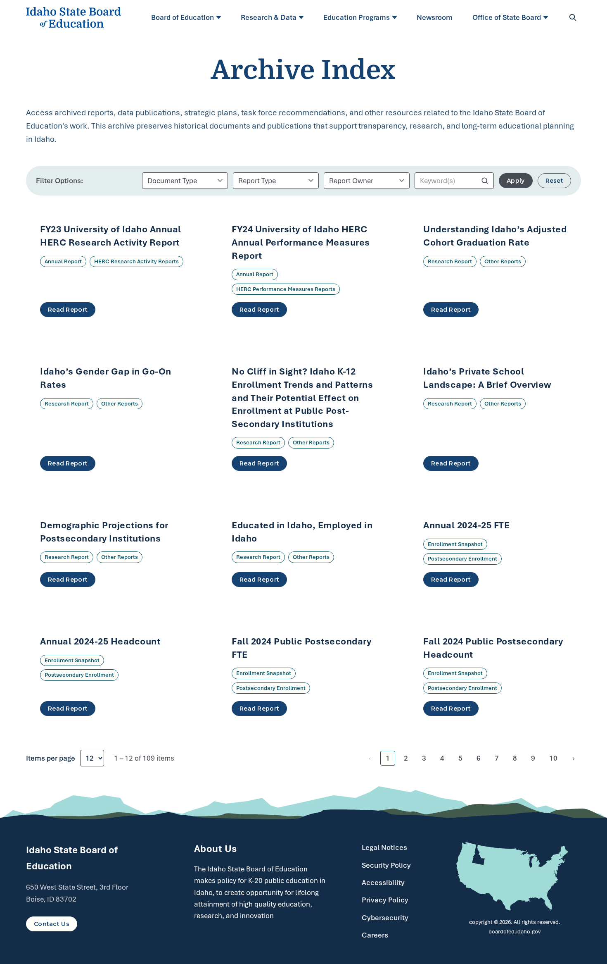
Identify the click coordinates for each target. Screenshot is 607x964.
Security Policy (386, 865)
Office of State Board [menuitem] (506, 17)
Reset (554, 180)
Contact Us (51, 924)
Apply (515, 180)
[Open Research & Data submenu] (302, 17)
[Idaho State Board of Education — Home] (73, 17)
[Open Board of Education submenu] (220, 17)
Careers (375, 935)
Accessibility (383, 882)
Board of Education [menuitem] (182, 17)
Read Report (68, 309)
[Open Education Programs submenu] (395, 17)
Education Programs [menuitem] (356, 17)
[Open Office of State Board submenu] (547, 17)
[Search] (572, 17)
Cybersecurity (385, 917)
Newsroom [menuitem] (435, 17)
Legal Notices (384, 847)
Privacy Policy (385, 899)
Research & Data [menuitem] (268, 17)
